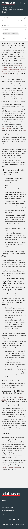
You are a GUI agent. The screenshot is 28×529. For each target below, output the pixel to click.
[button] (25, 3)
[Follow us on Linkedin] (14, 519)
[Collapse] (25, 18)
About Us (3, 500)
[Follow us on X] (18, 519)
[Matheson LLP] (8, 3)
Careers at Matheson (7, 507)
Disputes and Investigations (10, 33)
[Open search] (20, 3)
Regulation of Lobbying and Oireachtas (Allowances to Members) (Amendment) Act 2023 (13, 72)
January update (6, 128)
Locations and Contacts (7, 510)
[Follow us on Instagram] (9, 519)
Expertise (4, 504)
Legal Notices (5, 514)
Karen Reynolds (6, 20)
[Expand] (25, 25)
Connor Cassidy (18, 20)
